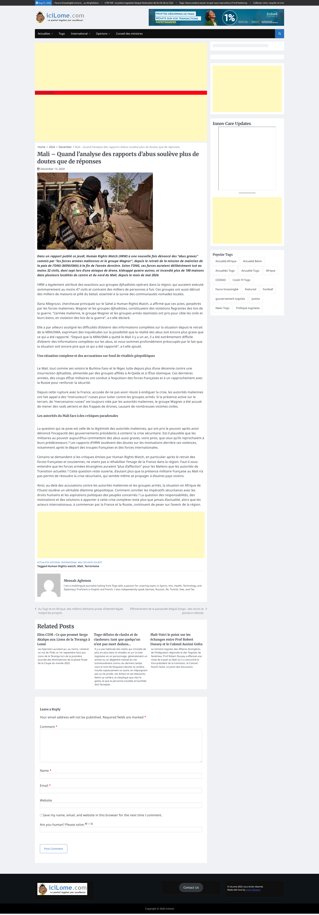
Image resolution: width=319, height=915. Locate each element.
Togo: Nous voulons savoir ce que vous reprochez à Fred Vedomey (198, 2)
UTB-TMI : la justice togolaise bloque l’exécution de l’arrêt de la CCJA (124, 2)
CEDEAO (220, 280)
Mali (80, 562)
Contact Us (191, 887)
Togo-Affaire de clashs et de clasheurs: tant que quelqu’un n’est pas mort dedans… (117, 639)
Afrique (270, 270)
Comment (48, 727)
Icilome (170, 908)
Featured (250, 289)
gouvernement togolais (230, 299)
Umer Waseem (253, 889)
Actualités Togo (225, 270)
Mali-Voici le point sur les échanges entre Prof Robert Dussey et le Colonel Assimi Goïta (176, 639)
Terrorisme (92, 566)
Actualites (44, 33)
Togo (62, 33)
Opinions (101, 33)
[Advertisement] (121, 66)
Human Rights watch (62, 566)
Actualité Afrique (225, 261)
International (79, 33)
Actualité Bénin (252, 261)
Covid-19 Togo (241, 280)
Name (45, 770)
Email (45, 785)
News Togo (222, 308)
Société (98, 562)
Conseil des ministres (129, 33)
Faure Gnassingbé (226, 289)
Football (268, 289)
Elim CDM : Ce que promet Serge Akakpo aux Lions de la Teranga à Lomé (63, 639)
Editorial (55, 562)
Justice (256, 299)
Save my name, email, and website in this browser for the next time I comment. (102, 815)
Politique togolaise (248, 308)
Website (46, 800)
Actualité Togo (250, 270)
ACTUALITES (43, 562)
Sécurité (88, 562)
